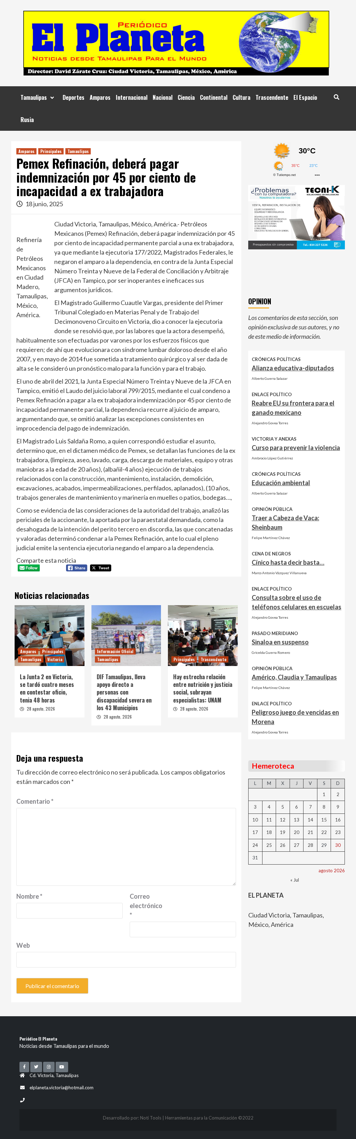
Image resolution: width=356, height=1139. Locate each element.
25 (269, 845)
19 (282, 832)
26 (282, 845)
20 (296, 832)
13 (296, 820)
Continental (213, 97)
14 (310, 820)
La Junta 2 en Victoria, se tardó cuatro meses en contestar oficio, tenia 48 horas (47, 688)
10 (255, 820)
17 (255, 832)
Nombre (29, 896)
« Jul (294, 880)
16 (338, 820)
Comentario (35, 801)
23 (338, 832)
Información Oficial (115, 651)
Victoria (54, 659)
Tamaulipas (34, 97)
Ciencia (186, 97)
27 (296, 845)
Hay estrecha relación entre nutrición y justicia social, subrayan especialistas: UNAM (202, 688)
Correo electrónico (146, 905)
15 (324, 820)
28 (310, 845)
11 (269, 820)
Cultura (241, 97)
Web (23, 945)
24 (255, 845)
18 (269, 832)
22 (324, 832)
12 (282, 820)
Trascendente (272, 97)
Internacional (131, 97)
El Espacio (305, 97)
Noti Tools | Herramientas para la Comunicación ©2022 (196, 1118)
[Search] (336, 96)
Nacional (162, 97)
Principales (51, 151)
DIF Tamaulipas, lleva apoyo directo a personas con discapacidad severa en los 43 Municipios (124, 692)
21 (310, 832)
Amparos (100, 97)
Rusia (27, 119)
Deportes (73, 97)
